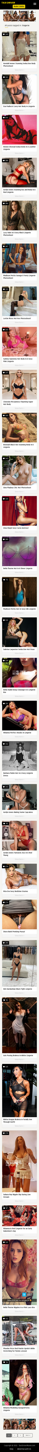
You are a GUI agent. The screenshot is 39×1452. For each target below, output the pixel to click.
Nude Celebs (19, 6)
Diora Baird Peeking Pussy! (14, 932)
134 (6, 661)
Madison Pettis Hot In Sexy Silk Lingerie (19, 609)
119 (6, 499)
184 (6, 203)
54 (7, 1362)
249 (6, 34)
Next (27, 1435)
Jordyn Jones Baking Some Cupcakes (18, 812)
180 (6, 539)
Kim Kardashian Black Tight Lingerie (17, 989)
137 (6, 373)
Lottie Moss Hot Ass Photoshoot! (17, 318)
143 (6, 458)
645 (6, 118)
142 (6, 744)
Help (11, 1449)
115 (6, 77)
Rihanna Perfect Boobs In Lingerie (17, 733)
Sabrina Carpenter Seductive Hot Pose (19, 649)
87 (7, 1208)
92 (7, 1000)
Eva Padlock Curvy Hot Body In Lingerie (19, 106)
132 (6, 620)
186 (6, 160)
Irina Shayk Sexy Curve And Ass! (16, 528)
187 (6, 246)
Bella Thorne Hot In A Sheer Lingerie (17, 568)
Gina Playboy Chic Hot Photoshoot (17, 488)
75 (7, 580)
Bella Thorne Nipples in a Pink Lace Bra (19, 1307)
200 (6, 943)
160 (6, 330)
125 (6, 1067)
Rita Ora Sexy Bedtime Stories (15, 891)
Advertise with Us (24, 1449)
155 (6, 289)
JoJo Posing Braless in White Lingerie (18, 1055)
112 (6, 1319)
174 (6, 866)
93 (7, 824)
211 (6, 703)
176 (6, 1133)
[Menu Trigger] (35, 4)
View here (19, 70)
